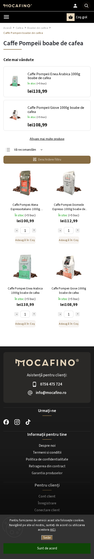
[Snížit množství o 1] (16, 230)
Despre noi (47, 445)
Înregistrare (47, 503)
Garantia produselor (47, 473)
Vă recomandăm (25, 149)
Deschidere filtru (49, 159)
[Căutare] (86, 6)
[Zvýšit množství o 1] (34, 230)
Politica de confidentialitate (47, 459)
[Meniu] (6, 16)
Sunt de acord (47, 548)
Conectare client (47, 510)
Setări (47, 537)
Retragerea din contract (47, 466)
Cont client (47, 496)
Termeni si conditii (47, 452)
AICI (52, 530)
